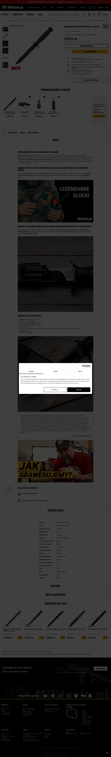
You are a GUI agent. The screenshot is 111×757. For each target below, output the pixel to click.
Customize (54, 389)
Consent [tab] (31, 371)
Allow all (78, 389)
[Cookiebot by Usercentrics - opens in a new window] (83, 366)
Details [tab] (56, 371)
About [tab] (80, 371)
